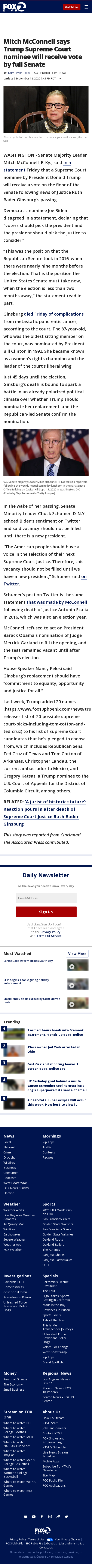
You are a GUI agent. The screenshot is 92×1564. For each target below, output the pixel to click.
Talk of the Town (54, 1320)
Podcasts (9, 1178)
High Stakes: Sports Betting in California (56, 1298)
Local (7, 1142)
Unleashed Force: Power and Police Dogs (15, 1306)
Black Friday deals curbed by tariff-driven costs (31, 1000)
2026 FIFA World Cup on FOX (57, 1212)
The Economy (13, 1384)
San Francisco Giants (57, 1229)
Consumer (10, 1173)
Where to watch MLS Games (18, 1492)
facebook (42, 1516)
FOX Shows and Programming (53, 1440)
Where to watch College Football (14, 1430)
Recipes (48, 1157)
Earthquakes (12, 1234)
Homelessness (13, 1287)
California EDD (13, 1282)
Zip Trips (49, 1142)
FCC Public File (53, 1480)
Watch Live (72, 7)
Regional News (57, 1373)
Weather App (12, 1244)
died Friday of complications (54, 314)
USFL (46, 1265)
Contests (49, 1152)
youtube (33, 1516)
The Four (49, 1291)
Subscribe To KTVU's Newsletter (57, 1468)
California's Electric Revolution (55, 1284)
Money (9, 1373)
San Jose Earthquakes (58, 1260)
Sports (49, 1204)
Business (9, 1168)
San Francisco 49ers (56, 1219)
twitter (66, 1516)
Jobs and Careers (54, 1428)
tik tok (58, 1516)
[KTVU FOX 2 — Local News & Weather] (15, 7)
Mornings (52, 1136)
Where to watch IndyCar (14, 1453)
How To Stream (54, 1418)
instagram (50, 1516)
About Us (51, 1411)
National (9, 1147)
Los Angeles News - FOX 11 (56, 1381)
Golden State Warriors (58, 1224)
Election (8, 1193)
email (25, 1516)
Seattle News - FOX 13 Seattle (58, 1399)
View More (77, 953)
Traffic (47, 1147)
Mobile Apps (51, 1461)
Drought (9, 1157)
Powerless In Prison (17, 1297)
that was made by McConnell (57, 602)
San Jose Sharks (54, 1255)
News (62, 73)
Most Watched (17, 953)
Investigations (17, 1275)
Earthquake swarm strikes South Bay (28, 961)
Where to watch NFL (17, 1423)
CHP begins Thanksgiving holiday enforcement (26, 981)
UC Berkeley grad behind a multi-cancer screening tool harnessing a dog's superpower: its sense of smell (57, 1085)
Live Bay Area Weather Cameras (19, 1217)
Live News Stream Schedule (55, 1454)
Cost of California (15, 1292)
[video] (78, 965)
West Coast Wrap (15, 1183)
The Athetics (51, 1250)
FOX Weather (12, 1250)
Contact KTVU (52, 1433)
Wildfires (9, 1162)
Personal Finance (15, 1379)
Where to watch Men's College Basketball (19, 1462)
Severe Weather (14, 1239)
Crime (7, 1152)
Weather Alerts (13, 1210)
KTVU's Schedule (54, 1447)
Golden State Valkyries (58, 1234)
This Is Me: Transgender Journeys (58, 1327)
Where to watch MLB (18, 1437)
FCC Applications (54, 1485)
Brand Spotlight (53, 1362)
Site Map (49, 1475)
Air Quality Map (14, 1224)
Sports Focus (52, 1315)
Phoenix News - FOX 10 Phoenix (57, 1390)
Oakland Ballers (53, 1244)
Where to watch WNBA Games (19, 1484)
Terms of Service (48, 936)
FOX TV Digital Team (45, 73)
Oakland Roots (53, 1239)
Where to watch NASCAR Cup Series (17, 1444)
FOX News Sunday (16, 1188)
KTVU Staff (50, 1423)
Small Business (13, 1389)
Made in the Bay (54, 1305)
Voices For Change (55, 1347)
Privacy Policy (51, 932)
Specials (50, 1275)
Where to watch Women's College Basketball (15, 1473)
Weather (11, 1204)
